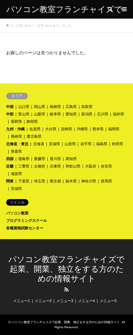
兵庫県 (55, 166)
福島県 (101, 144)
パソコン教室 (17, 213)
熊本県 (98, 129)
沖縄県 (82, 129)
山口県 (23, 107)
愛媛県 (39, 159)
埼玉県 (39, 181)
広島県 (71, 107)
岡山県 (39, 107)
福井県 (118, 114)
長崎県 (16, 136)
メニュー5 (108, 301)
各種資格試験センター (24, 228)
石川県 (102, 114)
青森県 (16, 151)
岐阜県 (55, 114)
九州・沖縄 (15, 129)
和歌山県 (73, 166)
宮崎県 (66, 129)
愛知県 (71, 114)
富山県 (23, 114)
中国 (10, 107)
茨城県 (16, 188)
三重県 (23, 166)
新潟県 (86, 114)
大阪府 (90, 166)
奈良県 (106, 166)
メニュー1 (21, 301)
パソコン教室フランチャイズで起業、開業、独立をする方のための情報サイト (66, 269)
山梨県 (39, 114)
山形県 (70, 144)
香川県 (55, 159)
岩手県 (86, 144)
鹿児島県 (34, 136)
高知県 (71, 159)
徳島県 (23, 159)
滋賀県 (16, 174)
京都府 (39, 166)
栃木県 (71, 181)
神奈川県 (88, 181)
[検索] (110, 9)
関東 (10, 181)
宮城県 (54, 144)
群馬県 (106, 181)
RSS (66, 289)
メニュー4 (86, 301)
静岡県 (32, 121)
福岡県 (113, 129)
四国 (10, 159)
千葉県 (23, 181)
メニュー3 (64, 301)
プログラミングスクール (26, 220)
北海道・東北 (17, 144)
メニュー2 (43, 301)
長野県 (16, 121)
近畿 (10, 166)
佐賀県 (35, 129)
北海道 (38, 144)
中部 (10, 114)
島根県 (55, 107)
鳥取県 (86, 107)
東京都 (55, 181)
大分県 (50, 129)
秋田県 (117, 144)
